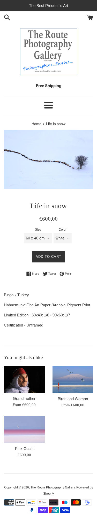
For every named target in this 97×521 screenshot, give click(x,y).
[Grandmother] (24, 379)
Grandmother (24, 398)
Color (62, 229)
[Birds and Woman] (73, 379)
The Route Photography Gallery (53, 487)
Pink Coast (24, 448)
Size (38, 229)
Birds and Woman (73, 398)
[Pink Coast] (24, 429)
